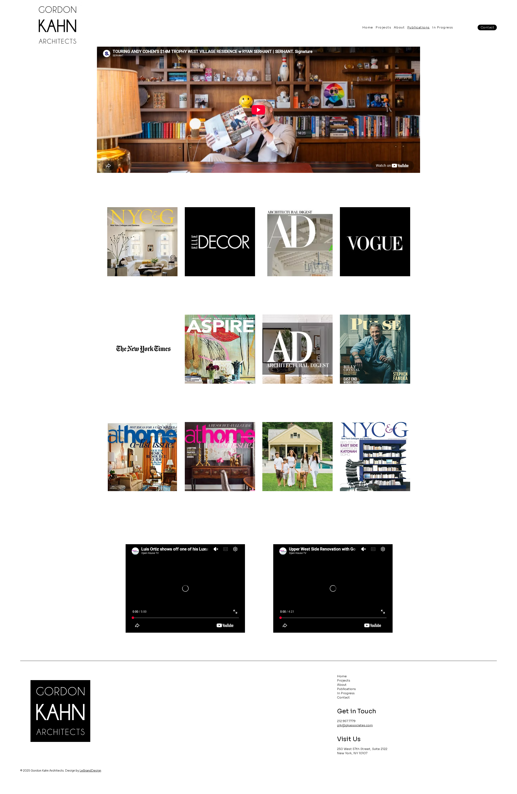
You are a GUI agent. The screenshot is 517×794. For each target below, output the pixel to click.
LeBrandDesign (90, 770)
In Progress (346, 693)
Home (342, 676)
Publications (346, 689)
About (342, 685)
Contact (343, 697)
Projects (343, 680)
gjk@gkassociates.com (355, 725)
